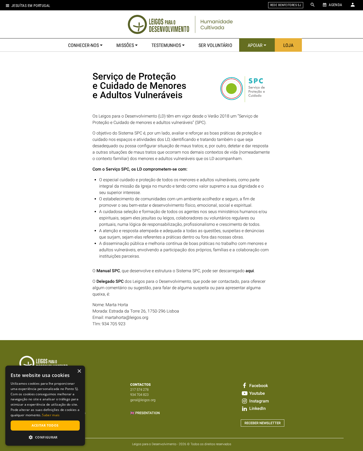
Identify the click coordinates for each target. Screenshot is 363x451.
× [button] (79, 371)
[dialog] (45, 406)
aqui (250, 270)
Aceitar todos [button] (45, 425)
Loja (288, 45)
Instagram (258, 401)
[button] (45, 437)
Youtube (256, 393)
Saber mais (51, 415)
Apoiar (255, 45)
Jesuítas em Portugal (30, 5)
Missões (125, 45)
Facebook (258, 385)
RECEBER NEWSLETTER (262, 423)
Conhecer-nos (83, 45)
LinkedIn (256, 408)
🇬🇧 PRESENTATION (145, 413)
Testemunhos (166, 45)
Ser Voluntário (215, 45)
